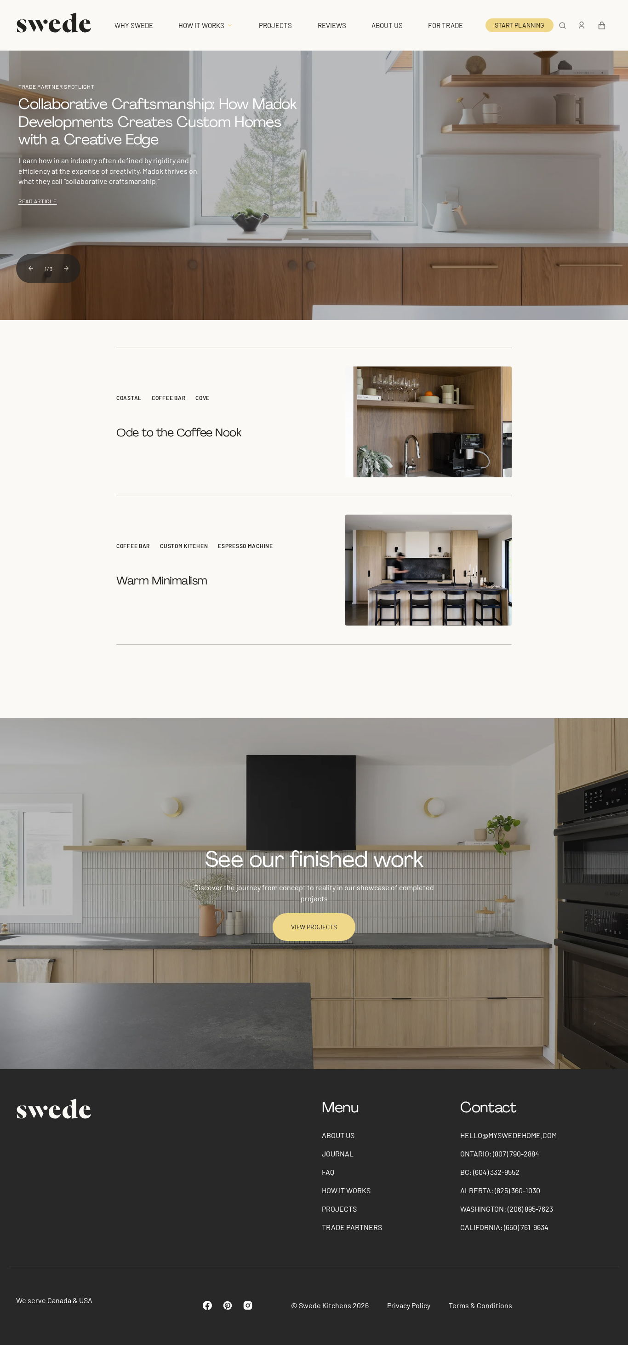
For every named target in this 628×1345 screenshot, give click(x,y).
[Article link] (314, 422)
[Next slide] (66, 268)
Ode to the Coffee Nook (180, 432)
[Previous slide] (31, 268)
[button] (562, 25)
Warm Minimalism (163, 580)
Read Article (37, 201)
